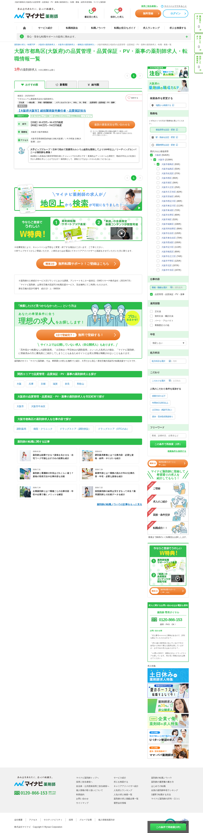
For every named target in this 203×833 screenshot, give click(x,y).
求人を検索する (178, 27)
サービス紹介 (45, 27)
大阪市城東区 (167, 224)
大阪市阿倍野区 (168, 228)
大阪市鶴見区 (167, 251)
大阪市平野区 (167, 261)
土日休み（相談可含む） (162, 410)
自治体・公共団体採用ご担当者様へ (92, 786)
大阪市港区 (166, 182)
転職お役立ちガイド (125, 27)
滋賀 (55, 383)
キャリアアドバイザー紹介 (126, 786)
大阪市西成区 (167, 242)
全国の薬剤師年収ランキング (164, 790)
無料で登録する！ (80, 335)
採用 (71, 820)
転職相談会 (72, 27)
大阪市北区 (166, 265)
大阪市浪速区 (167, 196)
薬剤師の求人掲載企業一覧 (126, 798)
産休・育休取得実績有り (162, 416)
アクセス (33, 820)
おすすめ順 (31, 84)
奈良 (67, 383)
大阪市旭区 (166, 219)
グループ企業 (85, 820)
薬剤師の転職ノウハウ (161, 778)
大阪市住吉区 (167, 233)
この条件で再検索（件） (168, 444)
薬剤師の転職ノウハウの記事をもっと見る (119, 504)
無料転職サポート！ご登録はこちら (77, 263)
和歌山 (80, 383)
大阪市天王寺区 (168, 192)
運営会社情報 (120, 803)
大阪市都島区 (167, 164)
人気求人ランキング (123, 790)
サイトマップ (82, 803)
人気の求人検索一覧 (123, 794)
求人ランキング (151, 27)
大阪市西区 (166, 178)
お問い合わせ (82, 798)
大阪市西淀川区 (168, 201)
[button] (134, 98)
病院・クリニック (42, 428)
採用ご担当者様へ (149, 6)
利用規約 (80, 794)
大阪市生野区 (167, 215)
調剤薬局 (21, 428)
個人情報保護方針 (106, 820)
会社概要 (18, 820)
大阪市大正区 (167, 187)
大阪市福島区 (167, 169)
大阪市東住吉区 (168, 238)
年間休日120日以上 (160, 403)
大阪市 (20, 406)
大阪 (19, 383)
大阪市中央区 (38, 406)
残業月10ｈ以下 (158, 396)
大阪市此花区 (167, 173)
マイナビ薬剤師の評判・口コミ (165, 798)
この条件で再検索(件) (168, 827)
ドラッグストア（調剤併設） (75, 428)
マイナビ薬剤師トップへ (87, 778)
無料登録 (148, 13)
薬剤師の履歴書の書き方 (162, 782)
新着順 (63, 84)
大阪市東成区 (167, 210)
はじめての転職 (158, 786)
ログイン (175, 13)
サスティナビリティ (53, 820)
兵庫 (31, 383)
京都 (43, 383)
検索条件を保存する (177, 451)
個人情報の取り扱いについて (89, 790)
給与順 (95, 84)
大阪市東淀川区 (168, 205)
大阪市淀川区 (167, 247)
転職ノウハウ (98, 27)
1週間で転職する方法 (161, 794)
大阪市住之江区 (168, 256)
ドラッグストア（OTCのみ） (113, 428)
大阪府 (158, 155)
